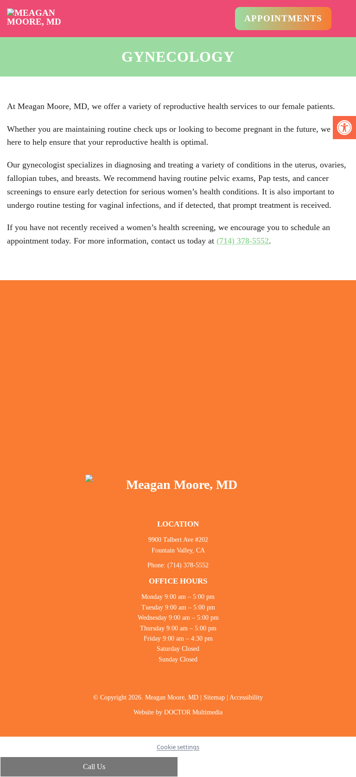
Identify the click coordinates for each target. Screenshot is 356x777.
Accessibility (246, 697)
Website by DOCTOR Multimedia (178, 712)
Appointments (283, 18)
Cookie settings (178, 747)
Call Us (93, 767)
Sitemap (214, 697)
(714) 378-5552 (242, 240)
